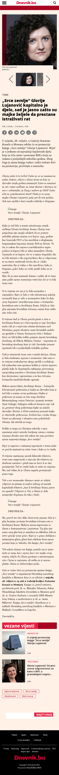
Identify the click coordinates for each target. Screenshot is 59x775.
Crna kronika (24, 740)
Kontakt (35, 752)
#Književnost (10, 696)
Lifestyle (37, 740)
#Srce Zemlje (31, 691)
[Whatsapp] (28, 132)
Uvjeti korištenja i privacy (40, 749)
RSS (54, 749)
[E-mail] (22, 132)
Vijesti (14, 735)
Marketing (15, 749)
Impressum (25, 749)
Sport (23, 735)
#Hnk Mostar (28, 696)
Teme (45, 735)
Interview (35, 735)
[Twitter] (10, 132)
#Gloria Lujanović (11, 691)
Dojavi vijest (25, 752)
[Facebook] (4, 132)
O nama (6, 749)
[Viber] (34, 132)
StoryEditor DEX (33, 768)
